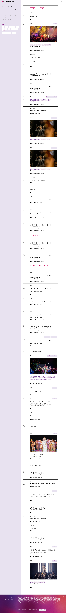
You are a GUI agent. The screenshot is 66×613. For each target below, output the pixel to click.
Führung (33, 189)
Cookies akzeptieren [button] (42, 609)
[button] (63, 1)
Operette (6, 27)
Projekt (3, 30)
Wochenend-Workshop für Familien (36, 351)
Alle (3, 24)
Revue (17, 27)
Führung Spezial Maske (37, 180)
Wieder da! (14, 33)
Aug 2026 (10, 6)
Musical (10, 27)
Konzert (14, 27)
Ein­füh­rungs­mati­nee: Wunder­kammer (42, 484)
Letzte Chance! (8, 33)
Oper (3, 27)
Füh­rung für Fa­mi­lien (37, 64)
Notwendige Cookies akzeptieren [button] (32, 609)
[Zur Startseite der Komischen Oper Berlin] (8, 1)
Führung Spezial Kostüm (38, 111)
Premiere (3, 33)
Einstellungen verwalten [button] (22, 609)
